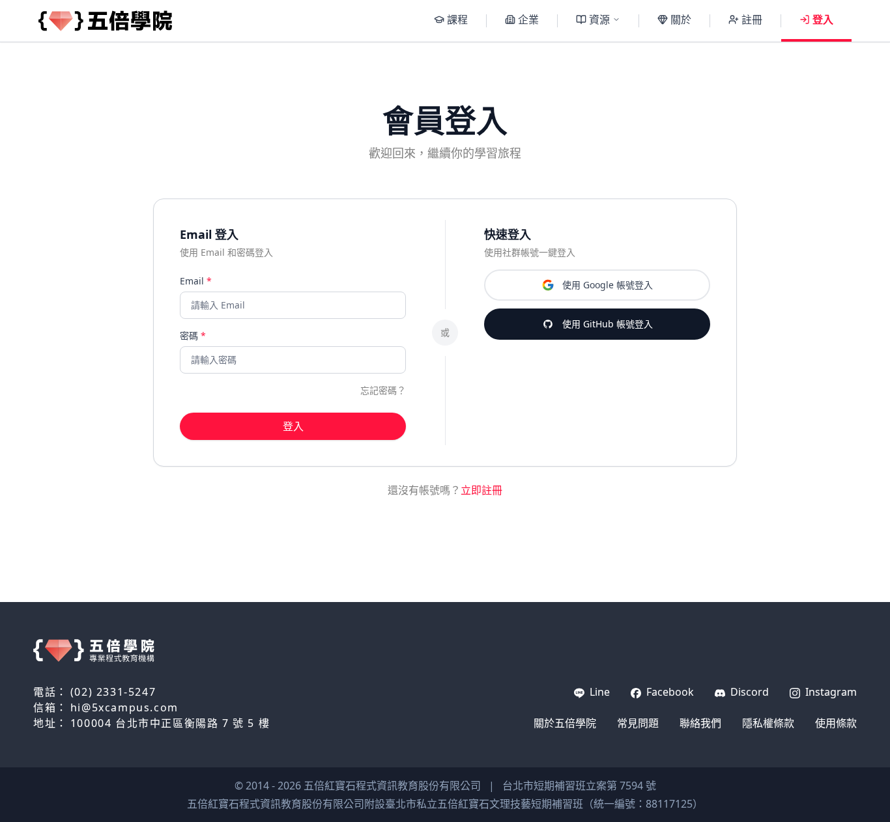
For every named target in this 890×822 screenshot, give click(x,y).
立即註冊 (481, 490)
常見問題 (638, 723)
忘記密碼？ (383, 390)
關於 (680, 19)
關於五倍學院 (565, 723)
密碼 (193, 335)
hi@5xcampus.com (124, 707)
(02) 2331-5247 (113, 692)
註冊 (751, 19)
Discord (748, 692)
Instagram (830, 692)
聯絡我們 (700, 723)
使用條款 (836, 723)
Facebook (669, 692)
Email (196, 281)
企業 (528, 19)
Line (598, 692)
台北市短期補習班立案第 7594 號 (579, 785)
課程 (457, 19)
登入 (822, 19)
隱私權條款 (768, 723)
